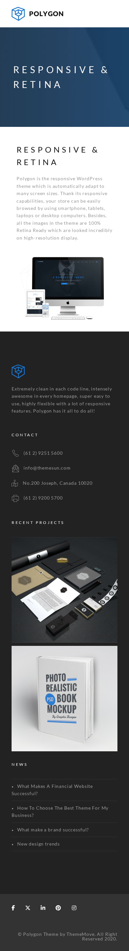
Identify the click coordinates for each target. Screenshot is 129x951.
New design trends (38, 844)
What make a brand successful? (53, 829)
